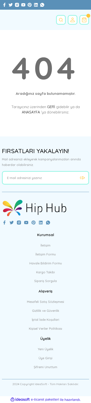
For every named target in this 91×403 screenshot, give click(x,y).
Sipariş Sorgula (45, 281)
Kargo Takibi (45, 272)
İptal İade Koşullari (45, 319)
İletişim (45, 245)
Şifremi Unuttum (45, 367)
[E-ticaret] (45, 399)
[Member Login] (72, 20)
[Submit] (82, 178)
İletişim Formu (45, 254)
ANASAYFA (31, 112)
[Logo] (34, 207)
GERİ (51, 106)
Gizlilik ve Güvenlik (45, 311)
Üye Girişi (45, 358)
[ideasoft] (20, 399)
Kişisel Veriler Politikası (45, 328)
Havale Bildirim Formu (45, 263)
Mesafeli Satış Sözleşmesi (45, 302)
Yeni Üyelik (45, 349)
